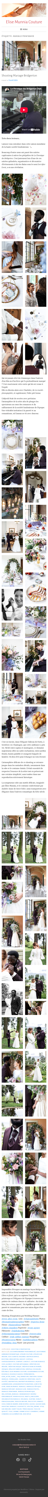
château (29, 1359)
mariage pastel (33, 1389)
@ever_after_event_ (10, 1319)
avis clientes (13, 1356)
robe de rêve (24, 1404)
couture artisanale (20, 1364)
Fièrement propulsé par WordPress (16, 1489)
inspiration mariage (26, 1381)
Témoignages (27, 1409)
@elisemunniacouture (11, 1334)
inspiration (13, 1381)
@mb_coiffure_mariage (19, 1337)
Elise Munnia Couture (24, 22)
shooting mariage (9, 1406)
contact (26, 1361)
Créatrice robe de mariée (31, 1366)
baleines (22, 1356)
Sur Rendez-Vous (24, 1440)
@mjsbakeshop (18, 1331)
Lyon (3, 1386)
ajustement (41, 1351)
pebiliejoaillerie (8, 1401)
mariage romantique (26, 1391)
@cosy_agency (34, 1328)
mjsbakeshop (24, 1394)
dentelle (29, 1369)
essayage (5, 1374)
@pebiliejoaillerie (30, 1340)
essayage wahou (16, 1374)
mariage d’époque (33, 1386)
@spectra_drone (37, 1322)
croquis (5, 1369)
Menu (25, 29)
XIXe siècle (27, 1414)
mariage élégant (8, 1389)
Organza (24, 1399)
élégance (5, 1371)
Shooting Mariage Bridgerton (19, 75)
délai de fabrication (17, 1369)
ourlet (38, 1399)
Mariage (22, 1386)
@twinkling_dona (9, 1343)
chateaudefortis (8, 1361)
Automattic (24, 1492)
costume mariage (38, 1361)
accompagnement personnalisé (23, 1351)
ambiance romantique (10, 1354)
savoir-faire (40, 1404)
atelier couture (26, 1354)
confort (19, 1361)
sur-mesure (6, 1409)
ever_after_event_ (9, 1376)
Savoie (32, 1404)
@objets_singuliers (10, 1328)
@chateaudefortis (31, 1319)
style (42, 1406)
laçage (38, 1381)
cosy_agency (7, 1364)
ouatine (32, 1399)
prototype (32, 1401)
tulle (10, 1411)
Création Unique (14, 1366)
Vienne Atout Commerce (28, 1411)
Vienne (16, 1411)
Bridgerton (14, 1359)
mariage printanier (9, 1391)
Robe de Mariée (12, 1404)
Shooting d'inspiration (20, 1349)
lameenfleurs (7, 1384)
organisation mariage (11, 1399)
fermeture (25, 1376)
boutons (5, 1359)
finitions (33, 1376)
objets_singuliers (32, 1396)
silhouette (21, 1406)
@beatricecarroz (9, 1340)
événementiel (29, 1374)
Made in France (12, 1386)
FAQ (18, 1376)
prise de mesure (21, 1401)
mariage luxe (21, 1389)
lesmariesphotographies (13, 1322)
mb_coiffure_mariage (10, 1394)
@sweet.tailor (35, 1334)
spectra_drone (33, 1406)
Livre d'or (38, 1384)
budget (22, 1359)
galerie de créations (27, 1379)
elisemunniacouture (36, 1371)
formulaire (13, 1379)
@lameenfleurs (14, 1325)
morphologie (18, 1396)
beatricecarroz (33, 1356)
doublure (37, 1369)
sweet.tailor (17, 1409)
